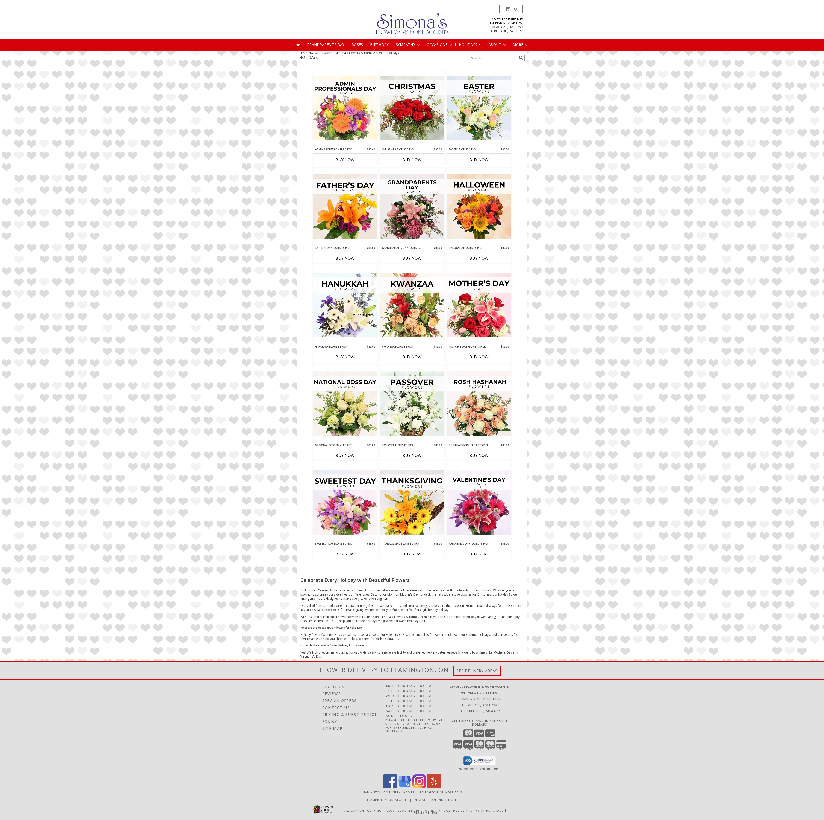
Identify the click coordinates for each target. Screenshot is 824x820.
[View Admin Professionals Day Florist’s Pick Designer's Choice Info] (345, 108)
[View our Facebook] (390, 787)
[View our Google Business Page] (405, 787)
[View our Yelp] (434, 787)
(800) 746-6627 (512, 31)
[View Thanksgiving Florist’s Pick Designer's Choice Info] (412, 502)
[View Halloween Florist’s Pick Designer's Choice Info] (479, 207)
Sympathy (405, 44)
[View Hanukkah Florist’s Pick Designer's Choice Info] (345, 305)
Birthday (379, 44)
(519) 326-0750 (512, 27)
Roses (357, 44)
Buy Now (345, 159)
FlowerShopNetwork (415, 810)
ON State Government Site (434, 800)
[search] (521, 57)
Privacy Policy (451, 810)
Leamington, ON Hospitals (440, 792)
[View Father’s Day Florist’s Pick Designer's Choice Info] (345, 207)
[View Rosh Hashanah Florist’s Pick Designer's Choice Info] (479, 404)
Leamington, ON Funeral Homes (388, 792)
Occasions (437, 44)
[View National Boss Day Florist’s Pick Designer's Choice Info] (345, 404)
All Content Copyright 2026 (369, 810)
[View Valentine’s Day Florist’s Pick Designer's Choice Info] (479, 502)
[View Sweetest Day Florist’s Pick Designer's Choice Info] (345, 502)
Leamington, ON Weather (388, 800)
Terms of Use (425, 813)
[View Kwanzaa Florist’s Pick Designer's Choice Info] (412, 305)
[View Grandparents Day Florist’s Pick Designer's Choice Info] (412, 207)
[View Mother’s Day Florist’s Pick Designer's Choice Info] (479, 305)
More (518, 44)
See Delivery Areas (477, 670)
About (495, 44)
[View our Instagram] (419, 787)
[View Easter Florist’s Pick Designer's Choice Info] (479, 108)
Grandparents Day (326, 44)
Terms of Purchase (486, 810)
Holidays (468, 44)
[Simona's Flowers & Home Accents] (413, 21)
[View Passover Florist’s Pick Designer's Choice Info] (412, 404)
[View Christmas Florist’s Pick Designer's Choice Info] (412, 108)
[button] (511, 9)
